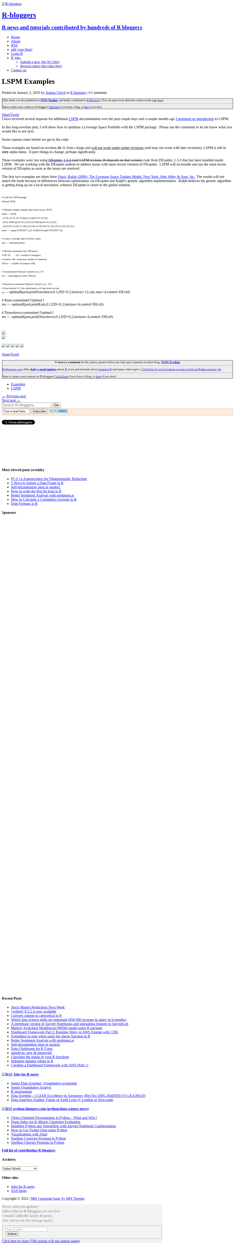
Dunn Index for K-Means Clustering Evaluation (45, 1122)
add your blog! (21, 49)
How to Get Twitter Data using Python (39, 1130)
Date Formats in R (24, 504)
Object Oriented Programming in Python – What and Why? (54, 1118)
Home (15, 37)
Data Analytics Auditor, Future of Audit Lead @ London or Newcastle (62, 1100)
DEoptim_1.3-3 (59, 160)
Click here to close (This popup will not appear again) (41, 1241)
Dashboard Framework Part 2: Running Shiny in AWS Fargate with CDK (64, 1032)
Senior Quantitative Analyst (31, 1087)
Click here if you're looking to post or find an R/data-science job (181, 369)
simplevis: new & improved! (31, 1053)
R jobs (15, 58)
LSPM (73, 119)
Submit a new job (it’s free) (39, 62)
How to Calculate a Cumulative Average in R (44, 499)
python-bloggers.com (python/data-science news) (51, 1109)
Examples (18, 384)
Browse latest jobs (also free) (41, 66)
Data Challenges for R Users (32, 1049)
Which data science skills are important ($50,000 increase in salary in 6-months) (68, 1020)
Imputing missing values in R (32, 1061)
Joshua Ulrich (56, 93)
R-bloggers (93, 100)
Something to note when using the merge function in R (50, 1036)
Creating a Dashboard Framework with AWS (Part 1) (49, 1065)
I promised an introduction (195, 119)
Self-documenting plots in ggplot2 (35, 487)
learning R (105, 369)
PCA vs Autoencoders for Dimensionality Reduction (49, 479)
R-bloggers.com (12, 369)
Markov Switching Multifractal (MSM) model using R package (56, 1028)
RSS (14, 45)
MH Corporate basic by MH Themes (57, 1198)
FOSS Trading (49, 100)
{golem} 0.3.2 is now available (33, 1011)
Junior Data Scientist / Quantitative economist (44, 1083)
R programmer (21, 1091)
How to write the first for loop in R (36, 491)
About (15, 41)
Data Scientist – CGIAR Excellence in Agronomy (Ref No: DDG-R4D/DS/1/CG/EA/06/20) (78, 1096)
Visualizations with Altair (29, 1134)
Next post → (11, 400)
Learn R (17, 54)
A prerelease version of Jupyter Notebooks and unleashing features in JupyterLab (69, 1024)
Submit (12, 1234)
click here (54, 107)
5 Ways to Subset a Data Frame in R (37, 483)
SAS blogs (19, 1191)
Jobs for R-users (26, 1074)
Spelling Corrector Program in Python (38, 1138)
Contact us (18, 70)
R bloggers (78, 93)
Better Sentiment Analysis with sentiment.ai (42, 495)
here (160, 100)
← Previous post (14, 396)
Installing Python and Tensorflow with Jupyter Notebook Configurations (63, 1126)
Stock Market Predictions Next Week (38, 1007)
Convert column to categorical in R (36, 1015)
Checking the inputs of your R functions (40, 1057)
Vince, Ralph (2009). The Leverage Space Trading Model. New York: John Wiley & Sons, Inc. (126, 177)
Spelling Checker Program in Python (37, 1142)
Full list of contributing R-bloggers (28, 1150)
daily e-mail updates (43, 369)
